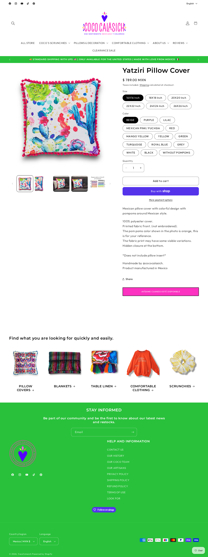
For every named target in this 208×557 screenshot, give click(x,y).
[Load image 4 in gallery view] (79, 184)
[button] (13, 23)
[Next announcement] (198, 59)
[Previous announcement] (9, 59)
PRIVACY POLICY (118, 474)
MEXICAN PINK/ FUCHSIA (143, 128)
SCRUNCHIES (180, 386)
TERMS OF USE (116, 492)
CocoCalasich (25, 554)
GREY (181, 144)
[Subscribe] (133, 432)
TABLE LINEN (102, 386)
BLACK (149, 152)
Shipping (144, 85)
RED (172, 128)
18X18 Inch (155, 97)
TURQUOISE (134, 144)
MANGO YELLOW (137, 136)
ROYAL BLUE (160, 144)
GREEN (183, 136)
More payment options (161, 200)
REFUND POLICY (117, 486)
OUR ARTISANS (116, 467)
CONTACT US (115, 449)
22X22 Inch (133, 105)
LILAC (167, 120)
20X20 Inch (178, 97)
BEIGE (130, 120)
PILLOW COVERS (25, 388)
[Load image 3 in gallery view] (61, 184)
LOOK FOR (113, 498)
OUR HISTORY (115, 455)
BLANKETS (63, 386)
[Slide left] (12, 183)
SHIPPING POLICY (118, 480)
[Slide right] (110, 183)
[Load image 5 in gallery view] (98, 184)
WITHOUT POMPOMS (176, 152)
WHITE (130, 152)
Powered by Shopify (42, 554)
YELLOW (163, 136)
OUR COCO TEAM (118, 461)
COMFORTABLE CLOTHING (143, 388)
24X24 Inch (157, 105)
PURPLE (149, 120)
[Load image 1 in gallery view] (25, 184)
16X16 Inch (133, 97)
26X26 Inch (181, 105)
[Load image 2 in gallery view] (43, 184)
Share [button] (129, 279)
